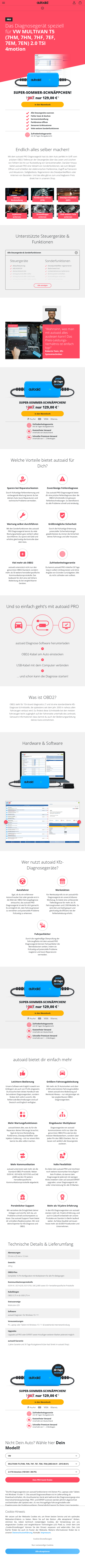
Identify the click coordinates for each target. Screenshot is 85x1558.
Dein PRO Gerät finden (42, 1480)
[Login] (74, 3)
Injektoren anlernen (16, 215)
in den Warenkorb (42, 104)
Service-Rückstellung (17, 198)
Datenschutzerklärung (22, 1532)
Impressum (46, 1532)
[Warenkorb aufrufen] (80, 3)
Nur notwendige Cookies (42, 1545)
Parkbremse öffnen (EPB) (42, 198)
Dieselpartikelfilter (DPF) (68, 198)
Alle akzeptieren (42, 1551)
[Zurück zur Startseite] (42, 2)
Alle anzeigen (43, 285)
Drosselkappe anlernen (42, 215)
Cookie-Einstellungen (42, 1539)
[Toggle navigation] (3, 2)
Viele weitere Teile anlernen (68, 215)
